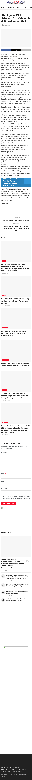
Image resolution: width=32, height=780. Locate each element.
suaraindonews (16, 25)
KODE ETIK (13, 769)
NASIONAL (8, 12)
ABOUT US (4, 769)
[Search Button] (30, 2)
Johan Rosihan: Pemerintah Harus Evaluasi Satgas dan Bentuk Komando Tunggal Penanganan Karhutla (14, 395)
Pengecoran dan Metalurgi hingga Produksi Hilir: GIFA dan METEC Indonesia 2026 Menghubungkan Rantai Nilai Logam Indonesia (15, 267)
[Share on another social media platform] (26, 50)
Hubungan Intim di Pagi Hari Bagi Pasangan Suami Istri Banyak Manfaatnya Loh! (17, 585)
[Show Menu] (2, 2)
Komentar (4, 452)
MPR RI (4, 390)
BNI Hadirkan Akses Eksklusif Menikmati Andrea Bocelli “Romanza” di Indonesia (15, 364)
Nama (3, 473)
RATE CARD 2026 (17, 771)
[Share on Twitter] (16, 50)
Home (2, 12)
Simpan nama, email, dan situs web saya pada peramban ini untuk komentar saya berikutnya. (16, 497)
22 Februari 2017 (8, 27)
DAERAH (5, 327)
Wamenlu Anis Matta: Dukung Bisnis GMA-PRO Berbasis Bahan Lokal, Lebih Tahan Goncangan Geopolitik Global (12, 563)
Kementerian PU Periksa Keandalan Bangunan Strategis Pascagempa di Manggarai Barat (13, 333)
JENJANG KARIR (5, 771)
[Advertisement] (16, 209)
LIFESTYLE (5, 360)
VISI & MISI (21, 769)
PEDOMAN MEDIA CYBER (14, 768)
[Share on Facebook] (6, 50)
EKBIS (25, 7)
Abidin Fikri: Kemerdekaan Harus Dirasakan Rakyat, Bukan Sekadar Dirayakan (17, 599)
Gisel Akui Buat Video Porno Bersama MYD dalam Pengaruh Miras (17, 592)
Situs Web (4, 489)
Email (3, 481)
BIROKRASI (11, 7)
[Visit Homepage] (16, 2)
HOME (3, 7)
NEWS (19, 7)
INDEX (3, 768)
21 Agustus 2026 (6, 273)
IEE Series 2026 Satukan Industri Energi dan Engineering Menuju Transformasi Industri (15, 301)
